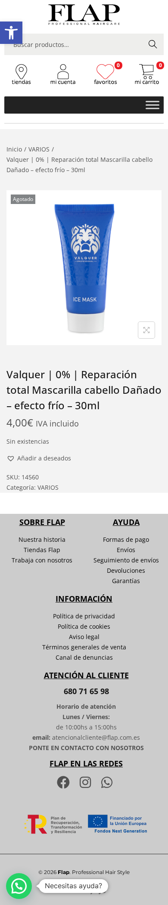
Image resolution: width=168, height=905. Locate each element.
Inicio (14, 149)
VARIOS (39, 149)
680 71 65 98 (86, 691)
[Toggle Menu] (152, 105)
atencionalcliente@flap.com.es (96, 737)
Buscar (153, 44)
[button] (11, 33)
